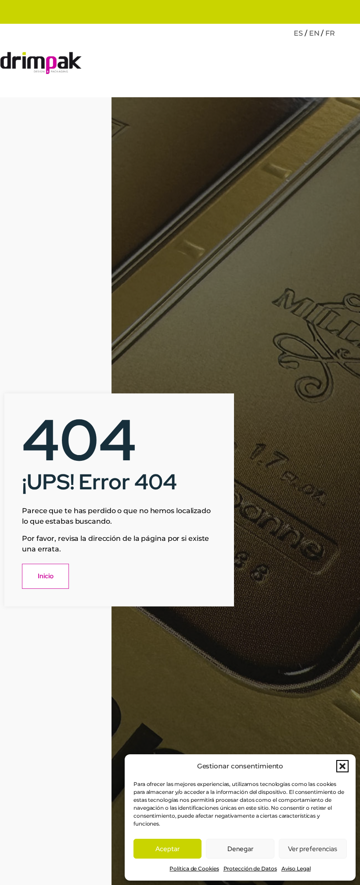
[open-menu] (351, 64)
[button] (342, 766)
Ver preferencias (312, 849)
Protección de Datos (250, 868)
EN (314, 33)
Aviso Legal (296, 868)
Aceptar (167, 849)
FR (330, 33)
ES (298, 33)
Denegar (240, 849)
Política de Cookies (194, 868)
